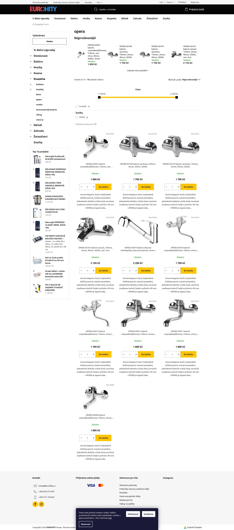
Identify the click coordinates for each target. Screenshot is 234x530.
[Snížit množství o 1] (81, 187)
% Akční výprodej (44, 50)
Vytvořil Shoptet (194, 527)
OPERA (83, 117)
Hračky (38, 67)
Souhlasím (148, 514)
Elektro (38, 61)
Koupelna (39, 78)
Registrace (195, 2)
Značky (38, 142)
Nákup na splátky (127, 503)
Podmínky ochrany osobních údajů (66, 2)
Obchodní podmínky (40, 2)
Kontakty (88, 2)
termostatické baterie (46, 109)
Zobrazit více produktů (137, 70)
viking (39, 114)
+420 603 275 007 (46, 491)
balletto (40, 84)
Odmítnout (133, 514)
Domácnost (41, 55)
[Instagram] (41, 504)
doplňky (40, 89)
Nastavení (85, 524)
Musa (38, 94)
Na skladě (84, 106)
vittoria (39, 119)
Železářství (41, 136)
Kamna (38, 73)
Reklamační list (126, 500)
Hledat (49, 41)
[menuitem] (41, 18)
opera (39, 99)
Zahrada (39, 130)
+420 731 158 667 (46, 497)
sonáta (39, 104)
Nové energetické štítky (130, 496)
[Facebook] (35, 504)
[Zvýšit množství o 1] (93, 187)
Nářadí (38, 125)
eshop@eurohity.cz (47, 485)
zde (110, 518)
